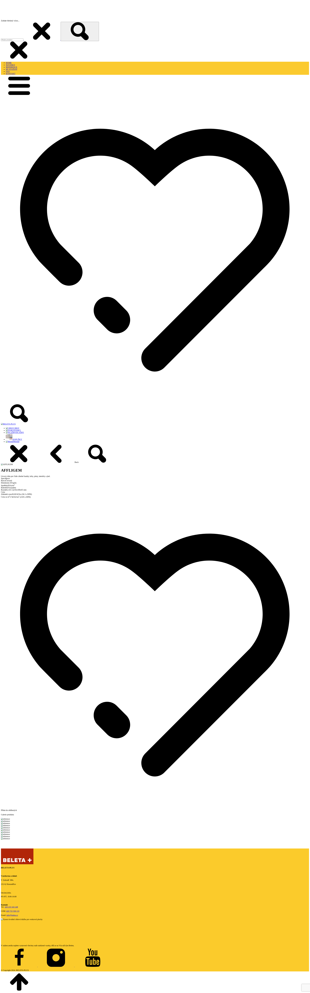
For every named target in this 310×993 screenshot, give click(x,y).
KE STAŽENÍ (11, 69)
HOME (9, 63)
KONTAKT (10, 74)
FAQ (8, 71)
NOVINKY (10, 65)
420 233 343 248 (11, 907)
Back (76, 462)
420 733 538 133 (12, 911)
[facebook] (19, 966)
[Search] (80, 31)
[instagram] (56, 966)
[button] (19, 94)
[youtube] (93, 966)
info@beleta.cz (12, 915)
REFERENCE (11, 67)
